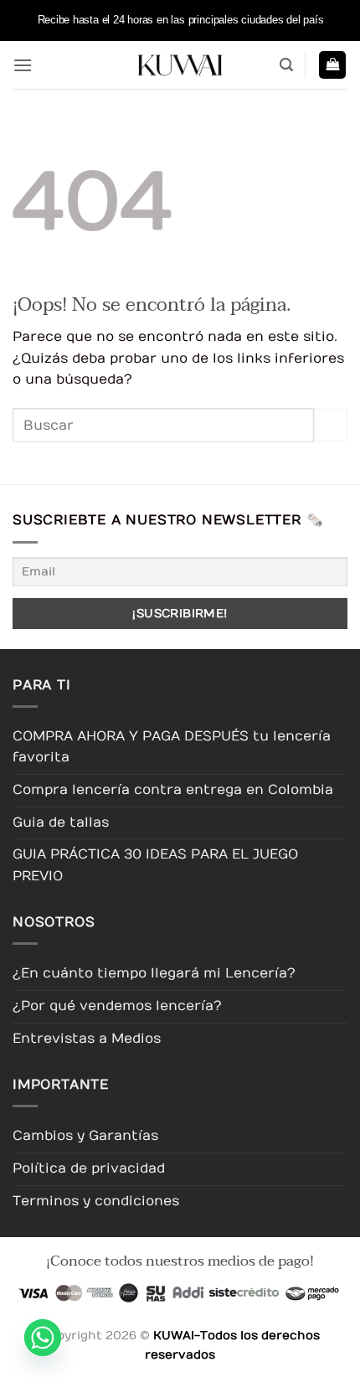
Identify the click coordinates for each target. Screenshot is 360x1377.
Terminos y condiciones (96, 1201)
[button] (23, 64)
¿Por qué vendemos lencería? (117, 1005)
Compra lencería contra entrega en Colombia (173, 789)
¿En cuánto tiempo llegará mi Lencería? (154, 973)
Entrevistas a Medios (87, 1038)
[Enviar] (330, 425)
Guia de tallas (61, 822)
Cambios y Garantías (85, 1135)
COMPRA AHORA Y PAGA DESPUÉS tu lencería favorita (172, 747)
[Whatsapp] (42, 1337)
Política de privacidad (89, 1168)
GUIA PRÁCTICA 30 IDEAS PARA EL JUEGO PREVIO (155, 865)
